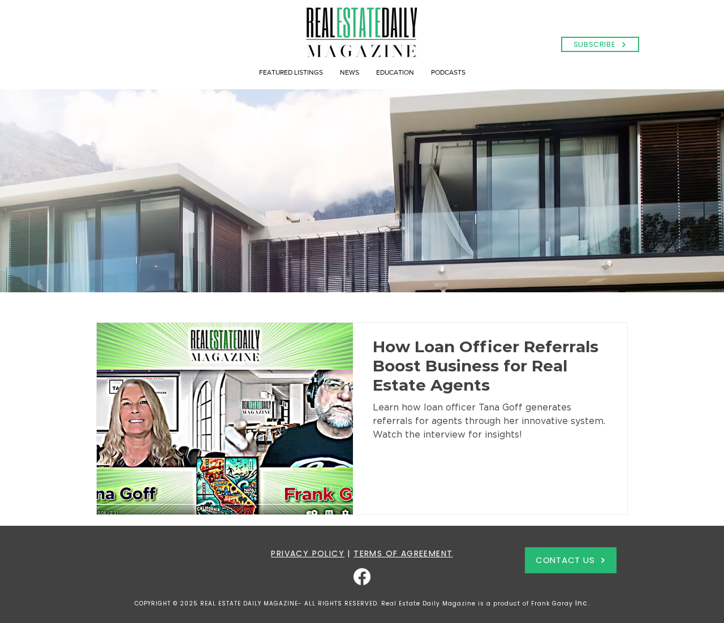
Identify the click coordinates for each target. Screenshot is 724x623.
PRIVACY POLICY (307, 553)
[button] (600, 44)
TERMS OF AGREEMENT (403, 553)
